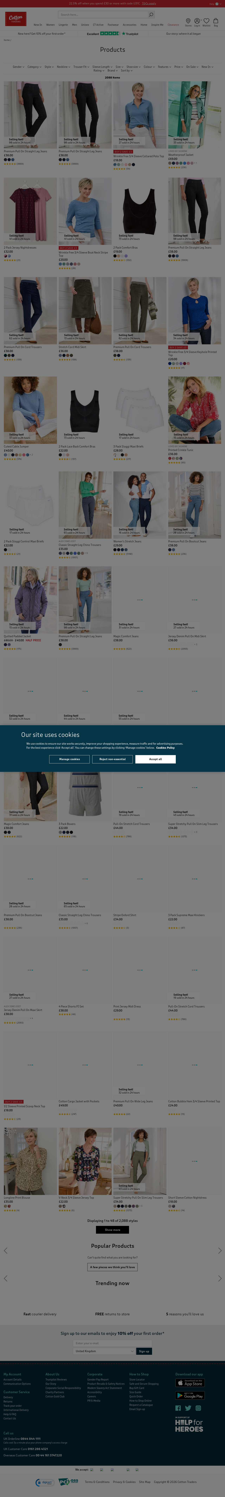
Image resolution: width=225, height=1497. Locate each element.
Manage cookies (69, 759)
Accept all (155, 759)
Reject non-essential (112, 759)
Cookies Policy (165, 747)
